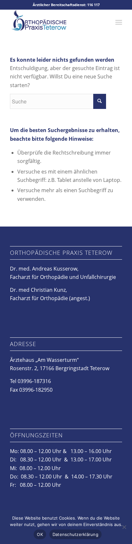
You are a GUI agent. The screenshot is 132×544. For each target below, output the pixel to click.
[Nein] (124, 527)
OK (40, 534)
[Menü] (118, 22)
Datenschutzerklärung (75, 534)
